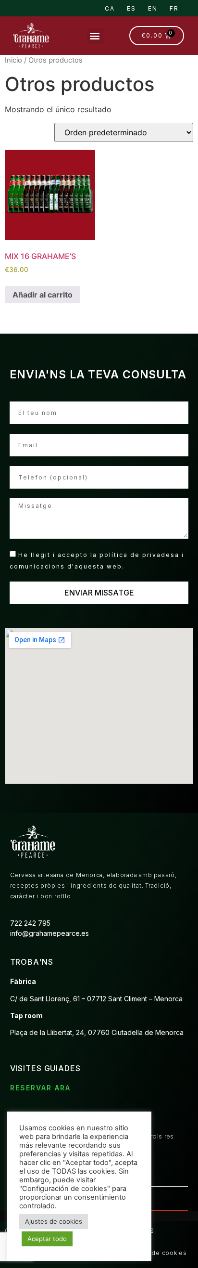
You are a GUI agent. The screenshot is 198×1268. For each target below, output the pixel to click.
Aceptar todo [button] (47, 1238)
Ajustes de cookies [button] (53, 1221)
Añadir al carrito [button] (42, 294)
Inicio (13, 60)
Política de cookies (157, 1252)
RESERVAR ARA (40, 1088)
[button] (95, 36)
